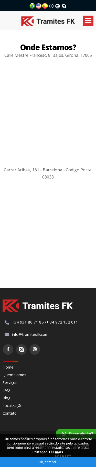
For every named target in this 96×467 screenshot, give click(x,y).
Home (8, 367)
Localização (13, 405)
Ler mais (56, 452)
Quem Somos (14, 374)
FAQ (6, 390)
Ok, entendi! (48, 462)
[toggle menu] (88, 21)
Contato (10, 413)
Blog (6, 397)
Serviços (10, 382)
